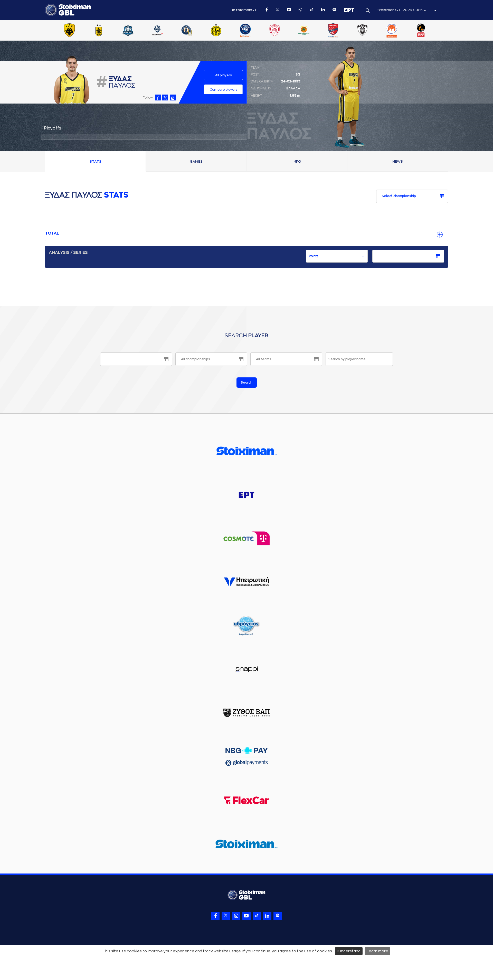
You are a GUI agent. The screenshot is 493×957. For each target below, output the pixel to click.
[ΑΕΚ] (69, 31)
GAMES (196, 161)
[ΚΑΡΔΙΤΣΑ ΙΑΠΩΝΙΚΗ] (157, 31)
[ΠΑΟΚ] (362, 31)
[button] (435, 10)
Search (246, 382)
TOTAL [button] (52, 233)
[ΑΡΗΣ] (98, 31)
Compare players (223, 89)
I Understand (349, 951)
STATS (95, 161)
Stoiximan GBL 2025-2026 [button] (400, 10)
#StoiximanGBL (245, 10)
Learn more (377, 951)
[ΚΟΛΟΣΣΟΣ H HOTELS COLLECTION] (186, 31)
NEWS (397, 161)
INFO (296, 161)
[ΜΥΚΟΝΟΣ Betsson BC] (245, 31)
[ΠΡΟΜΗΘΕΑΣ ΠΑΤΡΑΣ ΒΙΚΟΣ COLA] (421, 31)
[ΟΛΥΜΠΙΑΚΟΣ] (274, 31)
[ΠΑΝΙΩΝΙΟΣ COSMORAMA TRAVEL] (333, 31)
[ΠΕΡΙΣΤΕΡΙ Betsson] (391, 31)
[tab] (246, 233)
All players (223, 75)
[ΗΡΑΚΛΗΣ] (128, 31)
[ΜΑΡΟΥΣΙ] (216, 31)
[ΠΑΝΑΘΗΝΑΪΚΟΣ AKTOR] (303, 31)
